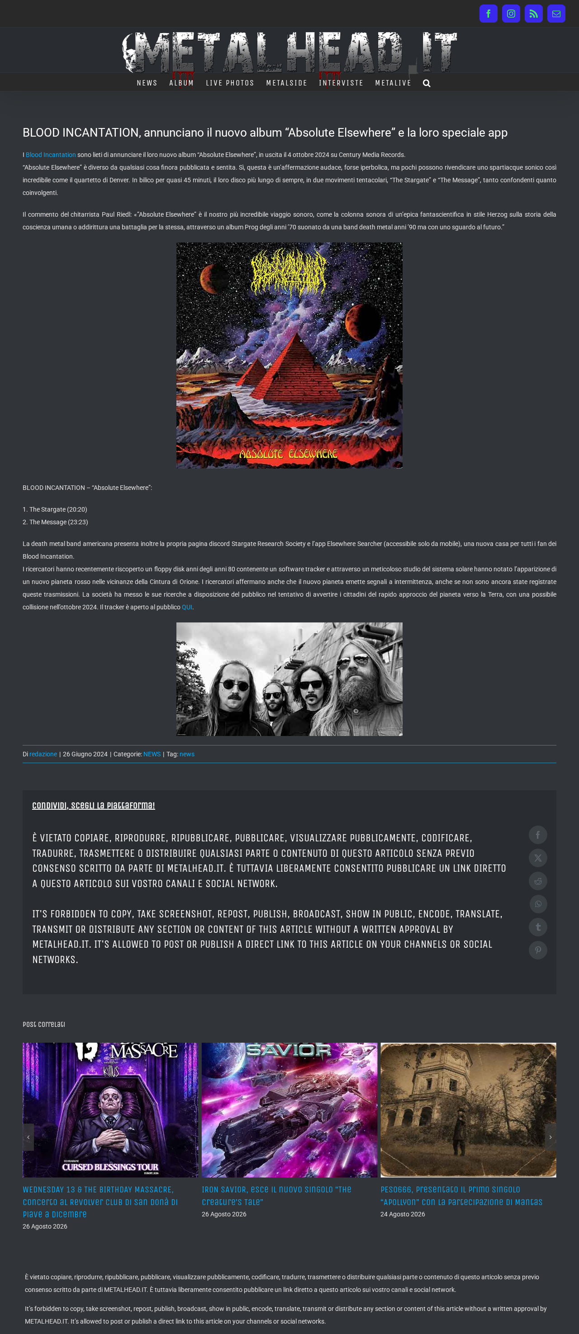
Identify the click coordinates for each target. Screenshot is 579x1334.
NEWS (152, 754)
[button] (427, 82)
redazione (43, 754)
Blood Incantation (51, 154)
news (187, 754)
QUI (187, 607)
